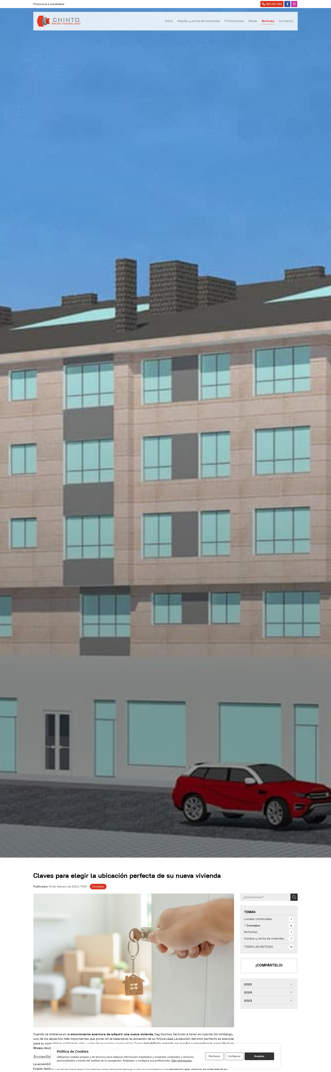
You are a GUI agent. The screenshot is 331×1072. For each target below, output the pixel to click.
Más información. (181, 1060)
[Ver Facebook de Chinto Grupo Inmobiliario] (287, 4)
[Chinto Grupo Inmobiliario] (59, 21)
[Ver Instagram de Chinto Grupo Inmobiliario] (294, 4)
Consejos (98, 886)
